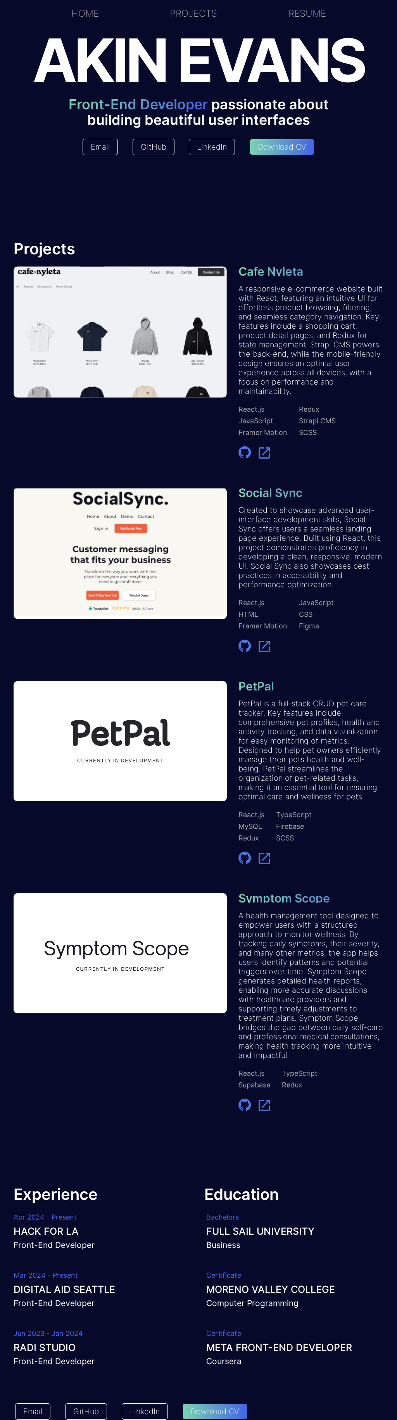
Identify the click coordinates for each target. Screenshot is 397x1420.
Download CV (282, 147)
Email (100, 147)
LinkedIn (212, 147)
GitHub (153, 147)
